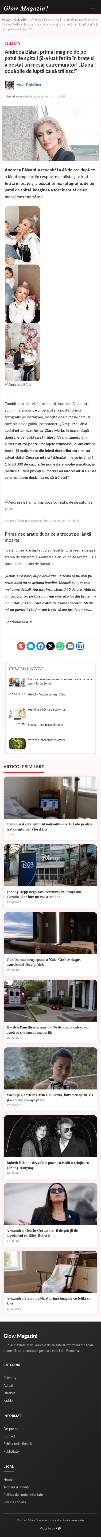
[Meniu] (92, 7)
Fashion (9, 1400)
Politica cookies (15, 1502)
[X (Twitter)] (50, 646)
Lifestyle (9, 1393)
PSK (58, 1528)
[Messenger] (31, 646)
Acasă (6, 19)
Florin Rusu (33, 84)
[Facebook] (40, 646)
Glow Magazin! (20, 1336)
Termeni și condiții (16, 1487)
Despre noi (11, 1429)
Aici (29, 622)
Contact (9, 1436)
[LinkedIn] (80, 646)
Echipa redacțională (18, 1444)
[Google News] (21, 646)
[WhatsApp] (60, 646)
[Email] (70, 646)
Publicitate (11, 1451)
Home (8, 1479)
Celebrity (20, 19)
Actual (8, 1385)
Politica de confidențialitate (23, 1495)
